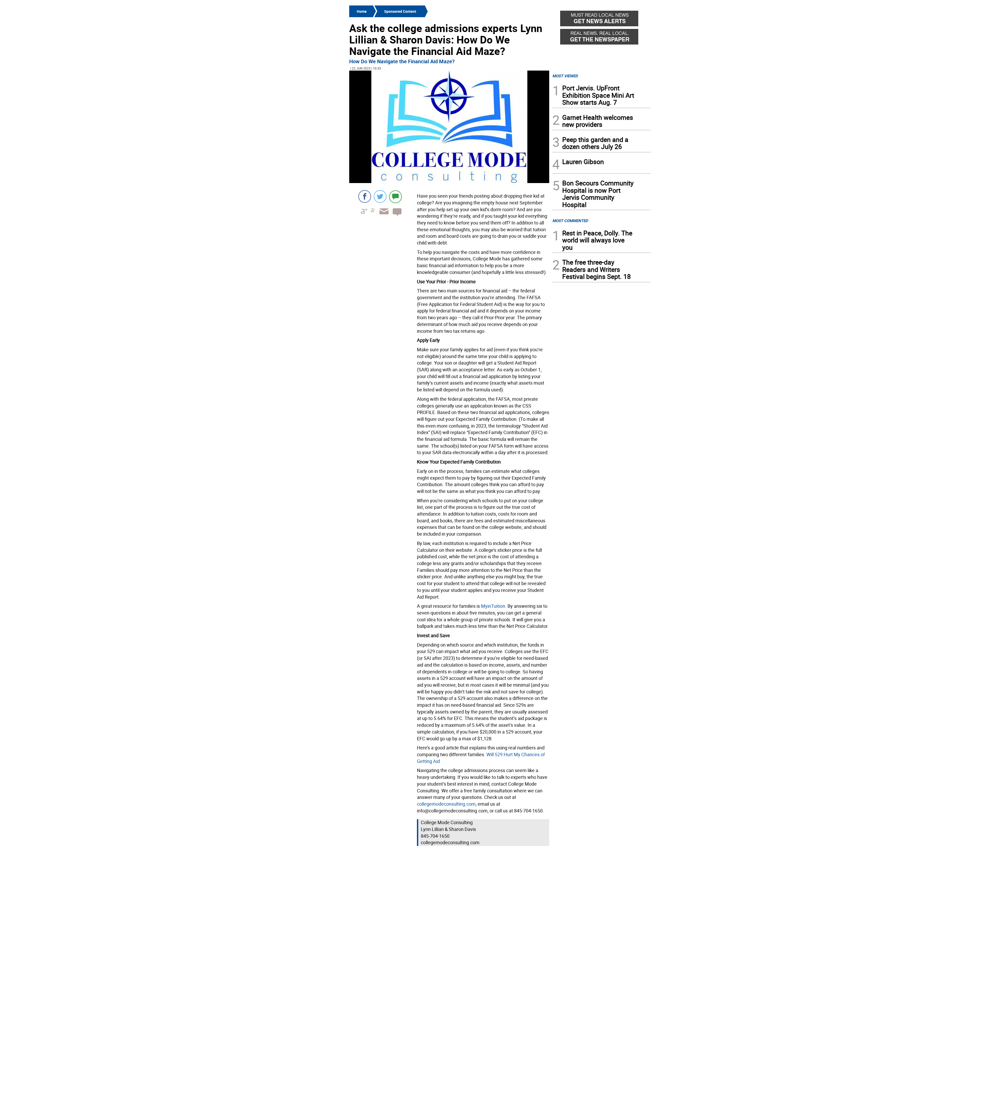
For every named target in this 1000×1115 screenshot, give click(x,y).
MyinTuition (493, 606)
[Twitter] (380, 196)
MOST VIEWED (565, 75)
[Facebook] (364, 196)
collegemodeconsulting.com (446, 804)
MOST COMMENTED (570, 220)
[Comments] (395, 196)
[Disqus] (449, 914)
